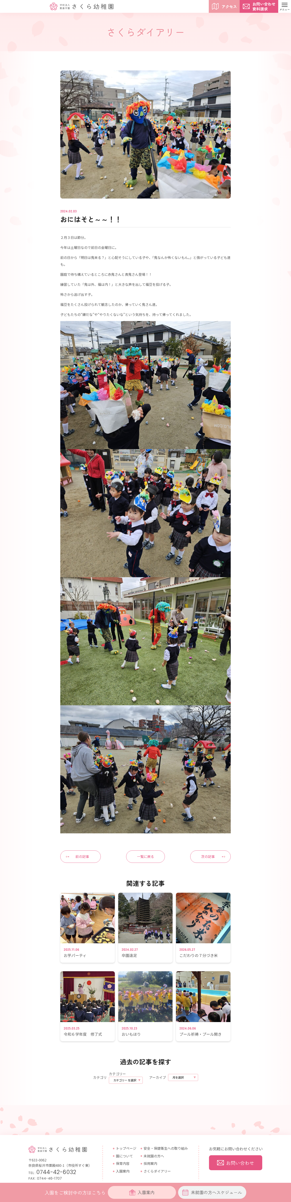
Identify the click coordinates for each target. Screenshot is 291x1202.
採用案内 (150, 1163)
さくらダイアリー (157, 1171)
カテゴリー (117, 1073)
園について (124, 1155)
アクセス (229, 6)
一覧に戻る (145, 856)
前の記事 (82, 856)
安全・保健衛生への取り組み (166, 1148)
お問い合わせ (240, 1162)
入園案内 (123, 1171)
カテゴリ (100, 1077)
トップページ (126, 1148)
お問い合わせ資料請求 (263, 6)
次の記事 (208, 856)
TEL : (52, 1172)
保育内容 (123, 1163)
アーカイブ (157, 1077)
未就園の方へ (154, 1155)
